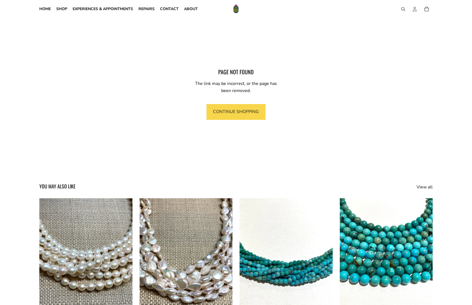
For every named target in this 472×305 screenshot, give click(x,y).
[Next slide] (124, 257)
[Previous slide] (47, 257)
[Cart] (427, 9)
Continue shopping (236, 112)
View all (425, 187)
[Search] (403, 9)
